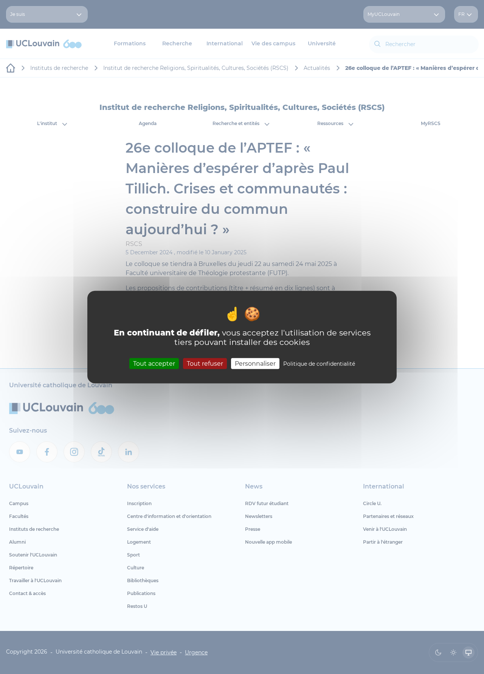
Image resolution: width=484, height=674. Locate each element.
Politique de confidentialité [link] (319, 363)
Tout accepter (154, 363)
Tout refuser (205, 363)
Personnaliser (255, 363)
